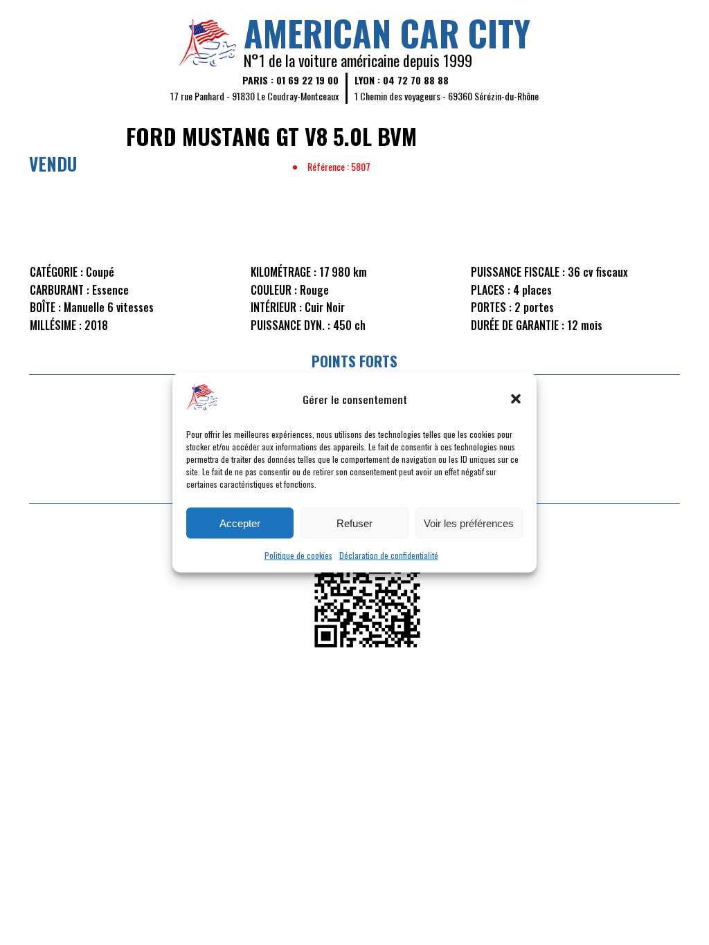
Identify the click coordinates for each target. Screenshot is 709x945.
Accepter (239, 523)
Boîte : (45, 307)
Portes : (491, 307)
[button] (516, 398)
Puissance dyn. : (290, 325)
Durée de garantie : (517, 325)
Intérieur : (276, 307)
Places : (490, 290)
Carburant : (59, 290)
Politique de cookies (298, 555)
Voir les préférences (469, 523)
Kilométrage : (283, 272)
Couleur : (274, 290)
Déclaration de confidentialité (388, 555)
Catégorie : (56, 272)
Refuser (354, 523)
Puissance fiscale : (518, 272)
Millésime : (56, 325)
